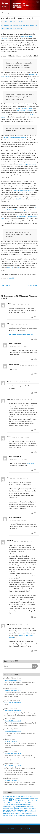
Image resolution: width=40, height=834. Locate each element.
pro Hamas (7, 810)
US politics (22, 815)
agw (3, 796)
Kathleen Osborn (25, 633)
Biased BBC (8, 804)
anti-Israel (28, 796)
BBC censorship (12, 803)
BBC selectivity (32, 803)
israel (14, 806)
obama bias (31, 806)
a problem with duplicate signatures (23, 190)
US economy (10, 815)
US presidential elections (31, 815)
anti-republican (5, 25)
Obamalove (5, 808)
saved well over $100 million (24, 110)
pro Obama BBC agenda (24, 812)
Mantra (23, 829)
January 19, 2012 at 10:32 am (23, 541)
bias (3, 804)
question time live (11, 813)
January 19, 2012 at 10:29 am (19, 478)
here (8, 268)
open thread (13, 808)
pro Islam (14, 810)
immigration (6, 806)
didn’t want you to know (25, 108)
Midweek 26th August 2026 (12, 711)
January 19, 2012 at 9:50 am (18, 346)
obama (26, 806)
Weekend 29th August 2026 (12, 680)
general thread (28, 804)
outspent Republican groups (27, 164)
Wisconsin (19, 28)
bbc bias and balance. (25, 801)
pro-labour (23, 808)
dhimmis (22, 804)
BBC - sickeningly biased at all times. (19, 25)
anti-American (8, 796)
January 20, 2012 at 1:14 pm (19, 624)
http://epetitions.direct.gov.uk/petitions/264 (22, 335)
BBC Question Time (22, 803)
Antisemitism (17, 798)
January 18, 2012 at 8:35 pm (18, 324)
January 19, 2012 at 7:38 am (23, 399)
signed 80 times (20, 199)
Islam (10, 806)
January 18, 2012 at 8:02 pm (20, 304)
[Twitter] (37, 2)
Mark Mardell (20, 806)
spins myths (30, 463)
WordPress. (29, 829)
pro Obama (29, 810)
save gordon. (29, 813)
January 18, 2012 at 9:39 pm (21, 382)
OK (34, 666)
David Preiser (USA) (8, 22)
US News (16, 815)
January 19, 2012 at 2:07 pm (18, 459)
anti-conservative (18, 796)
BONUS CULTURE (33, 285)
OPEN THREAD (5, 285)
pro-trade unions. (11, 28)
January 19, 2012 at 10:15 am (21, 437)
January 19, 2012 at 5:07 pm (28, 365)
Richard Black (21, 813)
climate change (15, 804)
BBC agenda (6, 801)
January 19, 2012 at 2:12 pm (18, 520)
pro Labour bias (21, 810)
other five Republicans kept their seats (14, 138)
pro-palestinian (30, 808)
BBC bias (32, 25)
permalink (11, 278)
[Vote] (32, 317)
